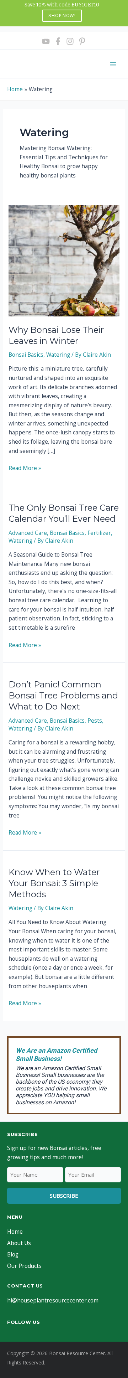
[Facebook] (58, 41)
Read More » (25, 468)
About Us (19, 1243)
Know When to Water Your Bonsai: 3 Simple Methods (54, 883)
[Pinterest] (82, 41)
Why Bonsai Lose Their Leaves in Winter (56, 335)
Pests (94, 720)
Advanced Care (28, 533)
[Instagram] (70, 41)
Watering (58, 354)
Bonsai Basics (26, 354)
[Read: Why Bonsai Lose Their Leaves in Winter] (64, 260)
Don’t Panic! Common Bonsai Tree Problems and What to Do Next (63, 695)
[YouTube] (46, 41)
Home (15, 1231)
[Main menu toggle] (113, 64)
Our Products (24, 1266)
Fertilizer (99, 533)
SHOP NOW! (62, 15)
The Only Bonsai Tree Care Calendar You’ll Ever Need (64, 513)
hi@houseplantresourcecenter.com (52, 1300)
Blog (12, 1254)
